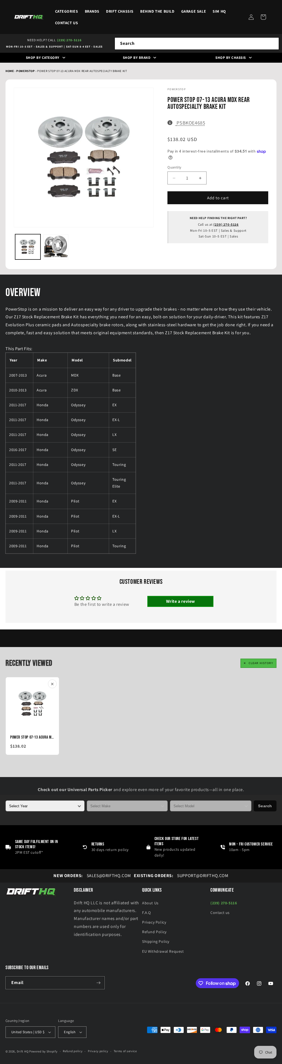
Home (10, 71)
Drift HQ (23, 1051)
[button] (263, 17)
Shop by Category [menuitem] (42, 57)
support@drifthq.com (181, 875)
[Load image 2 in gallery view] (56, 246)
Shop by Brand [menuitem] (137, 57)
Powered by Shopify (43, 1051)
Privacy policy (98, 1051)
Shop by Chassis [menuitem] (230, 57)
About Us (150, 902)
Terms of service (125, 1051)
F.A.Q (146, 912)
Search (265, 806)
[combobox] (197, 43)
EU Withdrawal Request (163, 951)
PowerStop (26, 71)
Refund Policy (154, 931)
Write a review (180, 601)
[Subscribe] (98, 982)
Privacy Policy (154, 922)
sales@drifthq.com (92, 875)
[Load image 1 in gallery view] (27, 246)
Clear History (261, 663)
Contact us (220, 912)
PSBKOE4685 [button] (190, 122)
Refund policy (72, 1051)
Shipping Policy (155, 941)
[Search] (273, 43)
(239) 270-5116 (69, 40)
